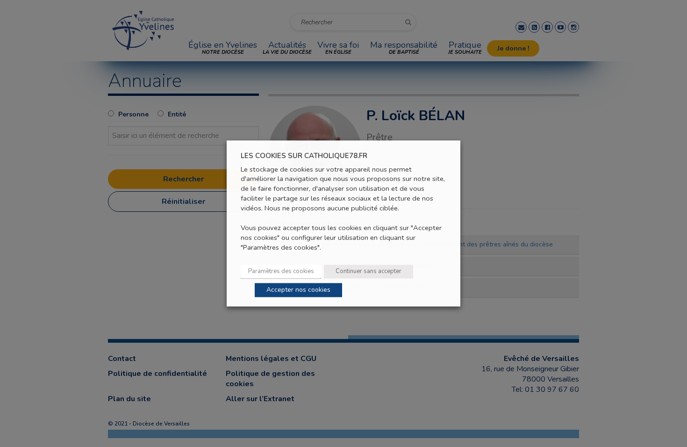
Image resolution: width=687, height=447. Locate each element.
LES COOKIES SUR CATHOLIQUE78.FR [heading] (304, 156)
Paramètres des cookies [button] (281, 271)
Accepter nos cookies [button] (298, 290)
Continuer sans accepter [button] (368, 271)
